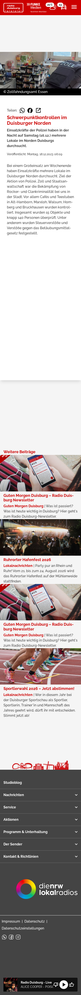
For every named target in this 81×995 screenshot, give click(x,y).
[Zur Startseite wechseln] (13, 8)
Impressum (11, 921)
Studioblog (12, 783)
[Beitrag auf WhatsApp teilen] (22, 110)
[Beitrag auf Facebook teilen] (30, 110)
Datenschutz (34, 921)
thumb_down (56, 984)
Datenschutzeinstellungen (23, 928)
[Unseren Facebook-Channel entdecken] (11, 937)
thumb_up (71, 984)
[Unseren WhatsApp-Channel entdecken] (4, 937)
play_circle (64, 984)
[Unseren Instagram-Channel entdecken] (18, 937)
